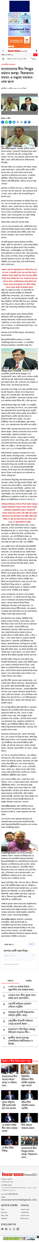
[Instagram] (14, 1229)
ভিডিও (3, 1210)
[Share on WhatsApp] (6, 122)
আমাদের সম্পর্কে (25, 1210)
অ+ (25, 122)
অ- (29, 122)
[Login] (36, 50)
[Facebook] (6, 1229)
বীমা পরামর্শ (4, 1213)
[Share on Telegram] (14, 122)
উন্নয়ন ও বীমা (6, 118)
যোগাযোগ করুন (25, 1216)
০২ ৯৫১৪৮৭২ (11, 1194)
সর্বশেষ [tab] (10, 981)
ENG (35, 55)
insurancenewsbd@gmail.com (19, 1200)
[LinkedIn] (18, 1229)
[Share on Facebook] (2, 122)
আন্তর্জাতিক (4, 1219)
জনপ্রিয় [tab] (29, 981)
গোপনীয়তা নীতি (25, 1213)
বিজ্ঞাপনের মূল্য (24, 1219)
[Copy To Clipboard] (17, 122)
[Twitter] (10, 1229)
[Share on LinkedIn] (10, 122)
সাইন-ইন (31, 944)
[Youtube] (2, 1229)
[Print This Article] (21, 122)
